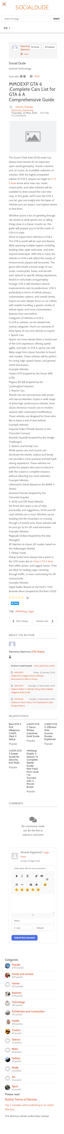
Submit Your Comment (24, 937)
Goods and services (22, 974)
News (15, 1048)
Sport (15, 1086)
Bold (16, 876)
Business (16, 992)
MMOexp (22, 611)
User (26, 54)
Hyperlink (36, 876)
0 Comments (18, 115)
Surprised (22, 889)
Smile (16, 889)
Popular (29, 107)
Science (16, 1039)
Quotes (30, 884)
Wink (38, 889)
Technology (18, 1002)
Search (56, 18)
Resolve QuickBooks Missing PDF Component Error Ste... (46, 621)
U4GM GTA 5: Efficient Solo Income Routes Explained (50, 732)
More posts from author (44, 665)
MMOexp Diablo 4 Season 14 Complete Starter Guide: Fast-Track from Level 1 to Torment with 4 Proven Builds (33, 769)
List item (22, 884)
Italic (22, 876)
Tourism (16, 1030)
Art (13, 1076)
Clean (36, 884)
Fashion (16, 1058)
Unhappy (32, 889)
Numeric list (16, 884)
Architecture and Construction (28, 1011)
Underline (27, 876)
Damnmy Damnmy (22, 110)
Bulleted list (47, 879)
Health (15, 1020)
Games (19, 107)
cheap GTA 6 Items (43, 561)
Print (37, 76)
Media (15, 1067)
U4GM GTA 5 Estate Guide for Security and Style (15, 756)
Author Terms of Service (21, 1099)
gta (32, 611)
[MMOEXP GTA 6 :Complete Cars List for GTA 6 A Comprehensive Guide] (33, 136)
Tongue (27, 889)
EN (6, 28)
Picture (41, 876)
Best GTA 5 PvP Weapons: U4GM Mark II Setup (15, 732)
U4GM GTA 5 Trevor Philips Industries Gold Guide (33, 730)
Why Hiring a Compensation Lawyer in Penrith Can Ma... (24, 621)
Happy (45, 884)
